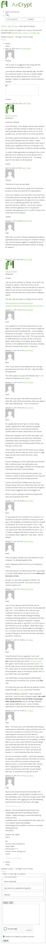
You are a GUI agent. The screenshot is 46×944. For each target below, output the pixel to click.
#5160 (26, 382)
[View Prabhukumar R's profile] (9, 33)
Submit (5, 941)
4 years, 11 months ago (31, 33)
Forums (3, 26)
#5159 (26, 350)
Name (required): (10, 881)
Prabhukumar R (16, 33)
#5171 (26, 711)
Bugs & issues (13, 26)
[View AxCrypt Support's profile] (9, 113)
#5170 (26, 640)
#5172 (26, 776)
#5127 (25, 259)
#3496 (24, 103)
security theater (36, 661)
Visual (5, 903)
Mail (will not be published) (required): (17, 888)
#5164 (26, 541)
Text (11, 903)
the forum (20, 690)
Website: (7, 895)
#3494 (24, 49)
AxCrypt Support (11, 115)
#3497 (24, 168)
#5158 (26, 310)
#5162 (26, 501)
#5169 (26, 589)
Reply (29, 49)
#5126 (25, 221)
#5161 (26, 408)
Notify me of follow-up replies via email (19, 936)
